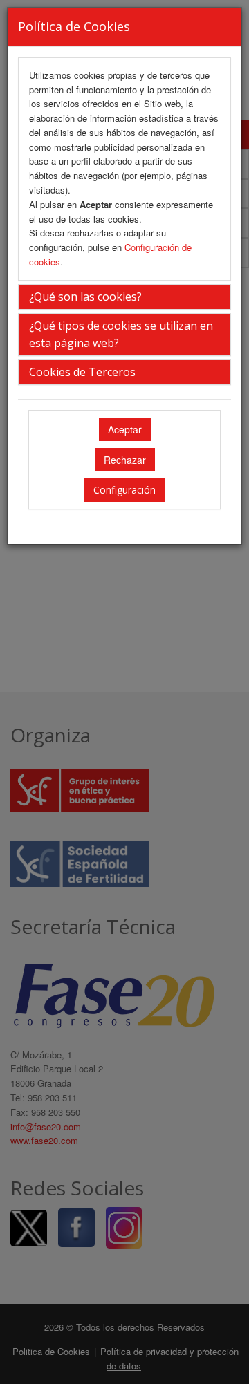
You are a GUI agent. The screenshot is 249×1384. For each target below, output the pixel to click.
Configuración (124, 489)
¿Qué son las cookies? (85, 296)
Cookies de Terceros (82, 372)
